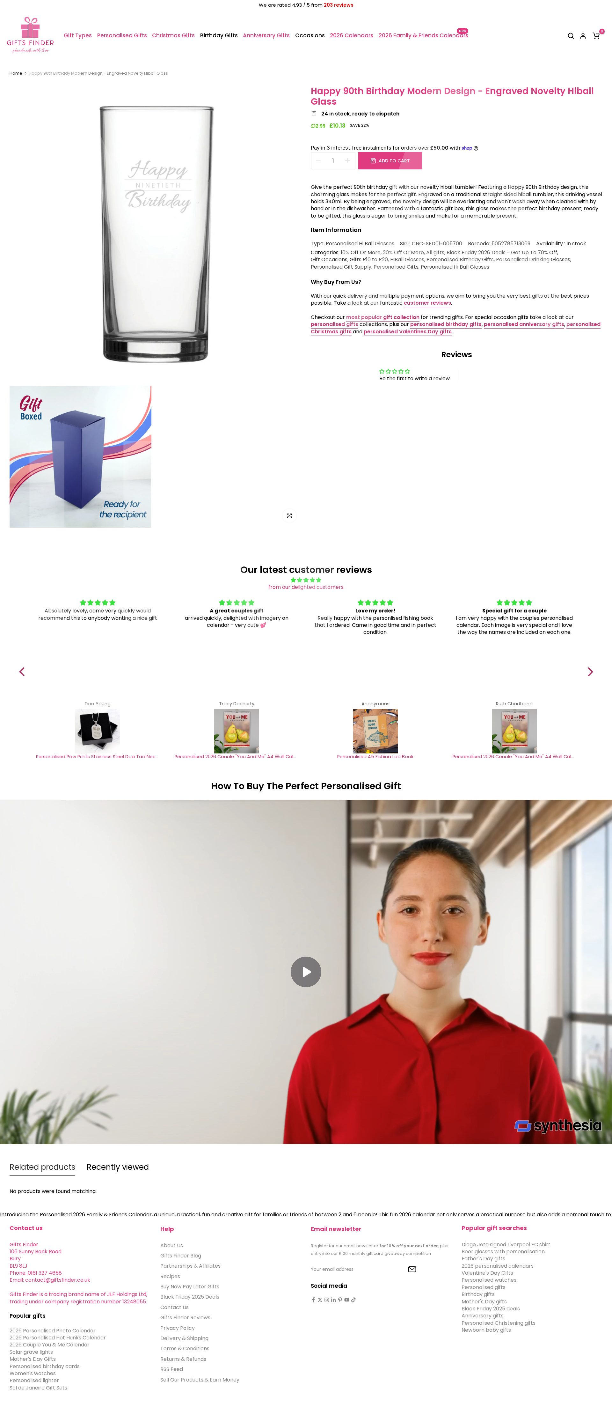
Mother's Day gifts (484, 1301)
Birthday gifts (478, 1294)
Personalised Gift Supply (341, 266)
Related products (42, 1167)
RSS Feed (171, 1369)
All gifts (435, 252)
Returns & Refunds (183, 1359)
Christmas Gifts (173, 35)
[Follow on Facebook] (313, 1299)
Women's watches (33, 1373)
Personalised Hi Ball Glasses (360, 243)
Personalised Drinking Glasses (533, 259)
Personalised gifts (484, 1287)
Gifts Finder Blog (180, 1256)
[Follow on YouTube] (346, 1299)
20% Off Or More (403, 252)
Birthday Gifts (219, 35)
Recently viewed (118, 1167)
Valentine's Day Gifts (487, 1273)
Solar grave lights (31, 1352)
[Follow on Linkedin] (333, 1299)
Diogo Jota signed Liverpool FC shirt (506, 1244)
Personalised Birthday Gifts (460, 259)
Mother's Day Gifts (33, 1359)
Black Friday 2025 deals (491, 1309)
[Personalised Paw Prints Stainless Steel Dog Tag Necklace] (98, 731)
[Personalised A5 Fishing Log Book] (375, 731)
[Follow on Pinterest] (340, 1299)
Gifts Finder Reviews (185, 1318)
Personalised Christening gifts (499, 1323)
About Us (171, 1245)
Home (16, 73)
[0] (596, 35)
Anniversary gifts (483, 1316)
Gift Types (78, 35)
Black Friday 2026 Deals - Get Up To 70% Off (502, 252)
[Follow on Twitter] (320, 1299)
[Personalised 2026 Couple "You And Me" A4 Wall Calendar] (236, 731)
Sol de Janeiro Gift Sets (38, 1388)
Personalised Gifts (122, 35)
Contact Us (174, 1307)
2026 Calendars (351, 35)
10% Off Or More (361, 252)
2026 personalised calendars (498, 1266)
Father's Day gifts (483, 1259)
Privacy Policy (177, 1328)
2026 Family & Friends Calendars (423, 35)
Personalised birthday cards (45, 1366)
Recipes (170, 1276)
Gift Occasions (329, 259)
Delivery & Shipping (184, 1338)
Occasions (310, 35)
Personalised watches (489, 1280)
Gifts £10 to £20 (369, 259)
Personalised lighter (34, 1380)
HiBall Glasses (407, 259)
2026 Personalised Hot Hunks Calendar (58, 1338)
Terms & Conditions (184, 1348)
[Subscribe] (405, 1269)
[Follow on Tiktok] (353, 1299)
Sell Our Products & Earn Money (199, 1379)
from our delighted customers (306, 587)
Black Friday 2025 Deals (189, 1297)
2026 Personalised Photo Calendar (53, 1330)
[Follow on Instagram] (326, 1299)
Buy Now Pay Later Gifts (189, 1287)
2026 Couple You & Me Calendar (50, 1345)
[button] (23, 671)
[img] (306, 580)
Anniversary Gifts (266, 35)
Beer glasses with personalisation (503, 1252)
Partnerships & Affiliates (190, 1266)
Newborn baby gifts (486, 1330)
